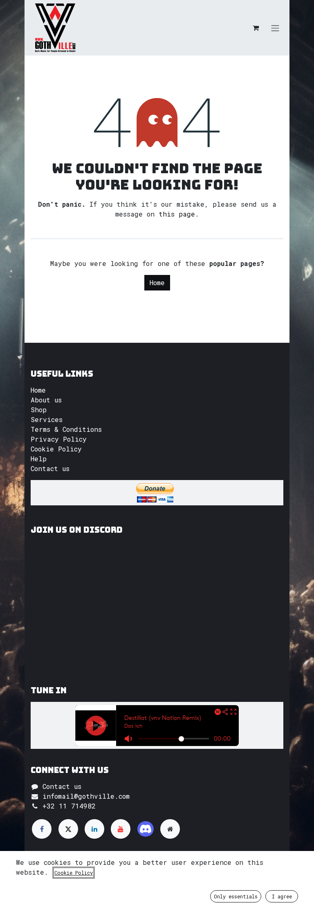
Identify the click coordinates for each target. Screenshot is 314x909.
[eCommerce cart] (255, 28)
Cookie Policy (56, 448)
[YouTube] (120, 829)
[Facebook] (42, 829)
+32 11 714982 (69, 806)
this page (177, 214)
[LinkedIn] (94, 829)
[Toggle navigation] (275, 27)
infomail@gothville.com (86, 796)
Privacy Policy (59, 439)
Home (157, 282)
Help (39, 458)
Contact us (50, 468)
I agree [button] (282, 896)
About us (46, 399)
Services (47, 419)
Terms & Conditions (66, 429)
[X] (68, 829)
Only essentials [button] (236, 896)
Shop (39, 409)
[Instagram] (145, 829)
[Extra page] (170, 829)
